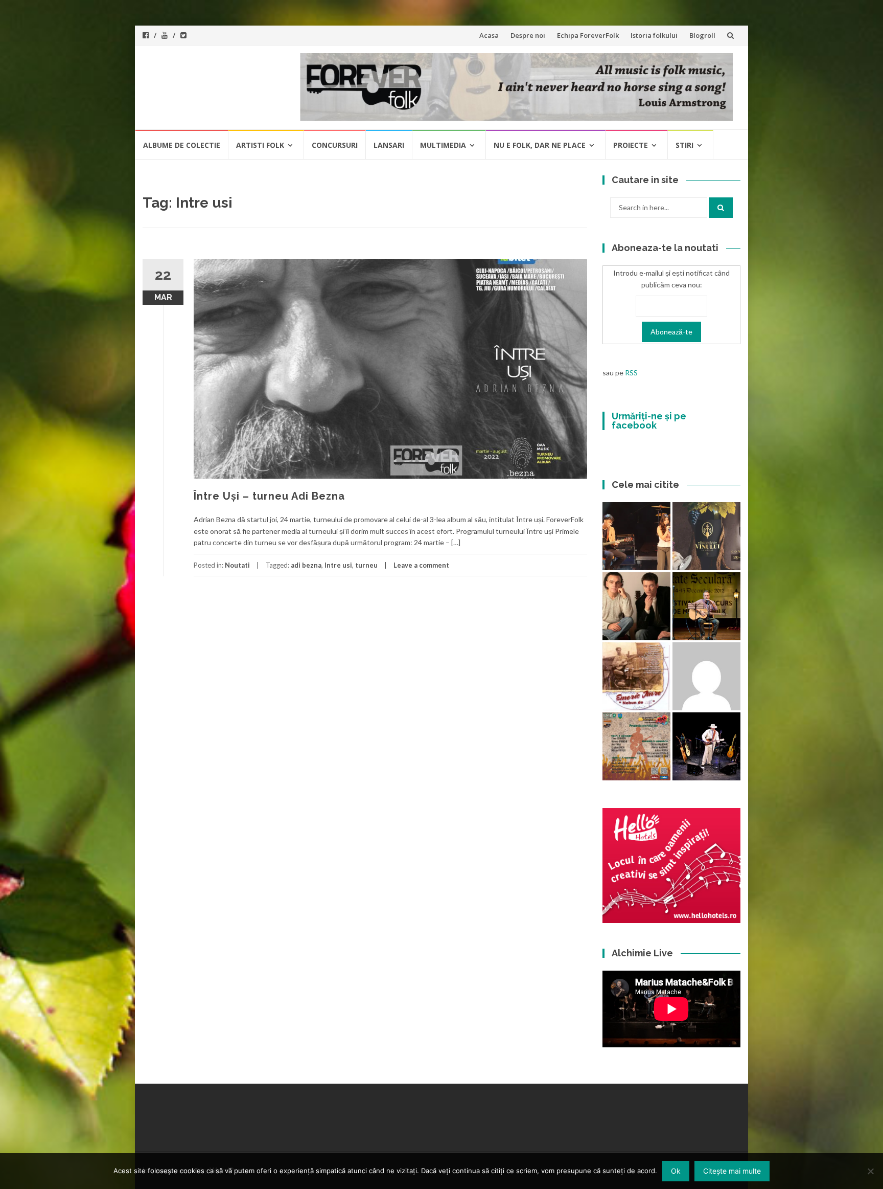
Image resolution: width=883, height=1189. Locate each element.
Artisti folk (260, 145)
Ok (676, 1170)
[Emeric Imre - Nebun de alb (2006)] (636, 676)
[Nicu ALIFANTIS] (706, 746)
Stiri (684, 145)
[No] (870, 1171)
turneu (366, 565)
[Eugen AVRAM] (706, 676)
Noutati (237, 565)
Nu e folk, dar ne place (540, 145)
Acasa (489, 35)
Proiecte (630, 145)
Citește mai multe (732, 1170)
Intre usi (338, 565)
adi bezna (306, 565)
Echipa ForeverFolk (588, 35)
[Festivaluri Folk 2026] (636, 536)
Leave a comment (421, 565)
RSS (631, 372)
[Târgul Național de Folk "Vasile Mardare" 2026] (636, 746)
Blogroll (702, 35)
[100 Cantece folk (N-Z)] (636, 606)
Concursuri (335, 145)
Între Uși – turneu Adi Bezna (269, 496)
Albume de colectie (181, 145)
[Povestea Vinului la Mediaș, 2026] (706, 536)
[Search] (721, 207)
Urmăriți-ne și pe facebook (649, 421)
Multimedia (443, 145)
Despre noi (527, 35)
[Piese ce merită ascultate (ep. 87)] (706, 606)
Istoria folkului (654, 35)
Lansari (389, 145)
